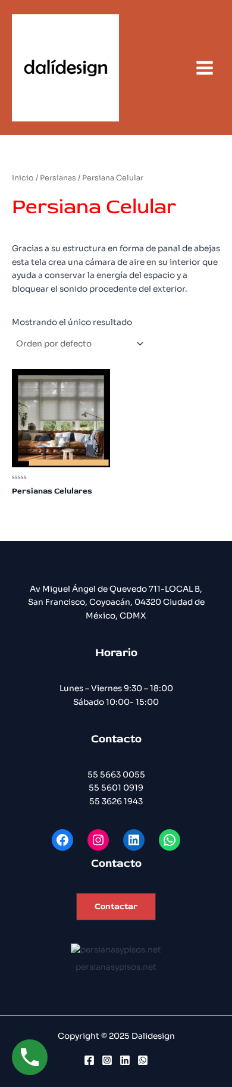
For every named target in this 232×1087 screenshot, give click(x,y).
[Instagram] (107, 1060)
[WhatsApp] (142, 1060)
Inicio (23, 178)
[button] (116, 907)
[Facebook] (89, 1060)
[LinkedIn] (125, 1060)
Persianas (58, 178)
